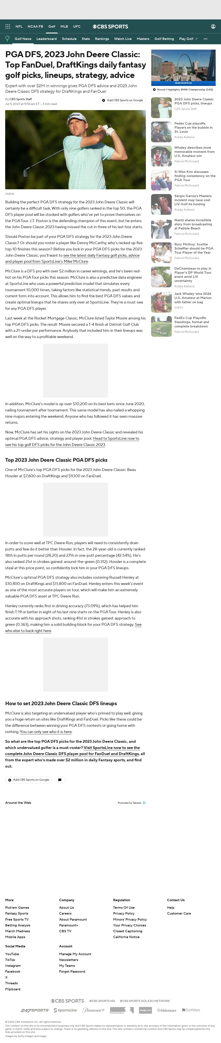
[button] (8, 26)
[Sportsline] (65, 1009)
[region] (183, 68)
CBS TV (65, 931)
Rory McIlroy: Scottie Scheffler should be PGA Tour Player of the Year (193, 248)
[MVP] (145, 1009)
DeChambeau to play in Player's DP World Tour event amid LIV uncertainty (192, 274)
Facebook (12, 971)
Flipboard (13, 989)
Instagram (13, 966)
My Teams (67, 966)
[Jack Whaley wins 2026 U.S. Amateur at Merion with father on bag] (161, 302)
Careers (65, 913)
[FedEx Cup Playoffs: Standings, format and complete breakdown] (161, 326)
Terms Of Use (124, 908)
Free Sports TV (17, 919)
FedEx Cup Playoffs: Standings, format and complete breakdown (191, 322)
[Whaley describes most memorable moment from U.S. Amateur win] (161, 156)
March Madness (17, 931)
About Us (66, 908)
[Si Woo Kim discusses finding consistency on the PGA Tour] (161, 180)
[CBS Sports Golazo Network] (145, 1000)
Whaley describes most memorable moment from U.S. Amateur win (194, 151)
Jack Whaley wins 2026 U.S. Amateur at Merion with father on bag (193, 298)
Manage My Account (75, 954)
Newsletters (68, 960)
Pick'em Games (17, 908)
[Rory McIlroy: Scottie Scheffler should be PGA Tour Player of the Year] (161, 252)
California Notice (126, 933)
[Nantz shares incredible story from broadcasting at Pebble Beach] (161, 228)
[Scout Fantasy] (167, 1010)
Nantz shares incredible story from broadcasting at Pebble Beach (193, 224)
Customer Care (179, 913)
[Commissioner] (122, 1009)
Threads (11, 983)
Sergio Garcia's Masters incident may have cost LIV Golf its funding (193, 200)
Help (171, 908)
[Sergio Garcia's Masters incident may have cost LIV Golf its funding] (161, 204)
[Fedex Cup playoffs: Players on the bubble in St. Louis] (161, 132)
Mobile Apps (15, 937)
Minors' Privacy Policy (130, 919)
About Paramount (73, 919)
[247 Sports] (35, 1009)
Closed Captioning (127, 927)
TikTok (10, 960)
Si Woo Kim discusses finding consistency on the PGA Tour (195, 176)
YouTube (12, 954)
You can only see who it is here (46, 731)
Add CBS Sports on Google (125, 100)
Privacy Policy (123, 913)
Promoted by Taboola (129, 802)
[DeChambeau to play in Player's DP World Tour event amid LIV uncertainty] (161, 277)
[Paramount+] (93, 1009)
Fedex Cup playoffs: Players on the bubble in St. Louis (193, 127)
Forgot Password (72, 971)
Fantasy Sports (16, 913)
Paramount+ (68, 925)
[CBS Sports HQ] (102, 1000)
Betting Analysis (17, 925)
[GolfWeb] (191, 1010)
